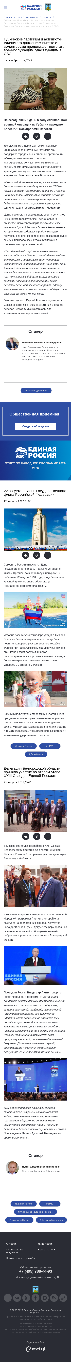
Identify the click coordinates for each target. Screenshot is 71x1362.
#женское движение (36, 390)
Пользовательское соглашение (35, 1323)
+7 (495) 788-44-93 (35, 1271)
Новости (46, 17)
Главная (8, 17)
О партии (11, 1243)
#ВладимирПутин (19, 1220)
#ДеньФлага (36, 754)
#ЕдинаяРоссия (24, 746)
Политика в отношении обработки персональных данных (35, 1329)
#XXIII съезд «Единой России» (35, 1211)
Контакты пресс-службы (20, 1258)
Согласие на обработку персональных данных (35, 1332)
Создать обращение (35, 426)
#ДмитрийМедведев (51, 1220)
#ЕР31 (49, 746)
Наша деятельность (27, 17)
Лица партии (45, 1243)
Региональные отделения (14, 1251)
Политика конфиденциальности (35, 1326)
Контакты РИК (46, 1249)
